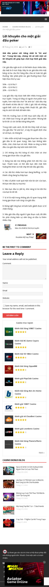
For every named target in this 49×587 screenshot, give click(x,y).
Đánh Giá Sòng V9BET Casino (28, 328)
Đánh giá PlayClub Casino (26, 378)
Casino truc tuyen (24, 323)
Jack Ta (24, 47)
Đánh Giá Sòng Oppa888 (26, 366)
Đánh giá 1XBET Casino (25, 404)
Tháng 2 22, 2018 (11, 47)
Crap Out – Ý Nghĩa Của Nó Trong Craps (31, 519)
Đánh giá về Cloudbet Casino (28, 416)
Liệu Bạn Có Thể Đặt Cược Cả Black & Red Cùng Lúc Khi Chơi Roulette (29, 481)
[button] (45, 19)
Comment (7, 263)
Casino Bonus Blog (14, 460)
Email (5, 290)
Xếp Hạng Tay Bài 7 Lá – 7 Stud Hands (30, 506)
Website (6, 298)
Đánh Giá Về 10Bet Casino (27, 354)
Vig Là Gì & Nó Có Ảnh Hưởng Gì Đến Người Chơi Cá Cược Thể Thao (29, 468)
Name (5, 283)
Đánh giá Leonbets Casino (27, 428)
